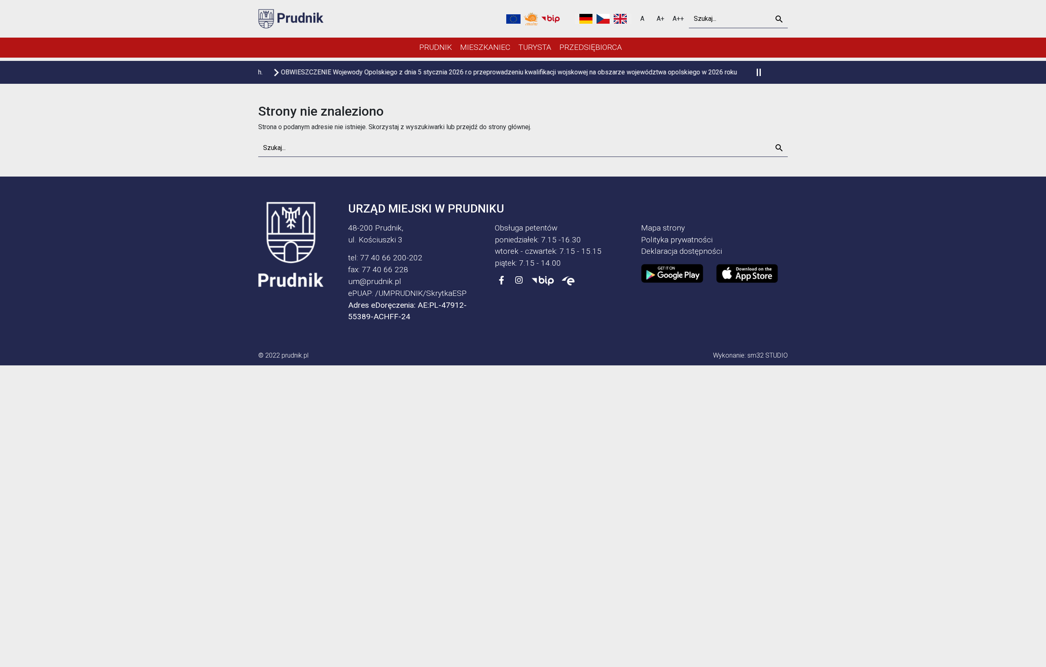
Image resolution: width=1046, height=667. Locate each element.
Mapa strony (663, 228)
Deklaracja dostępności (681, 251)
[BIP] (543, 281)
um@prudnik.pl (374, 281)
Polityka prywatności (677, 239)
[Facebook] (502, 281)
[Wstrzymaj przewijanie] (758, 72)
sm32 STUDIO (767, 355)
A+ (660, 18)
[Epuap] (568, 281)
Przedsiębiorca (590, 47)
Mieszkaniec (485, 47)
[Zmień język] (603, 18)
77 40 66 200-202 (391, 257)
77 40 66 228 (385, 269)
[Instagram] (519, 281)
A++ (678, 18)
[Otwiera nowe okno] (531, 18)
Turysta (535, 47)
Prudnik (435, 47)
